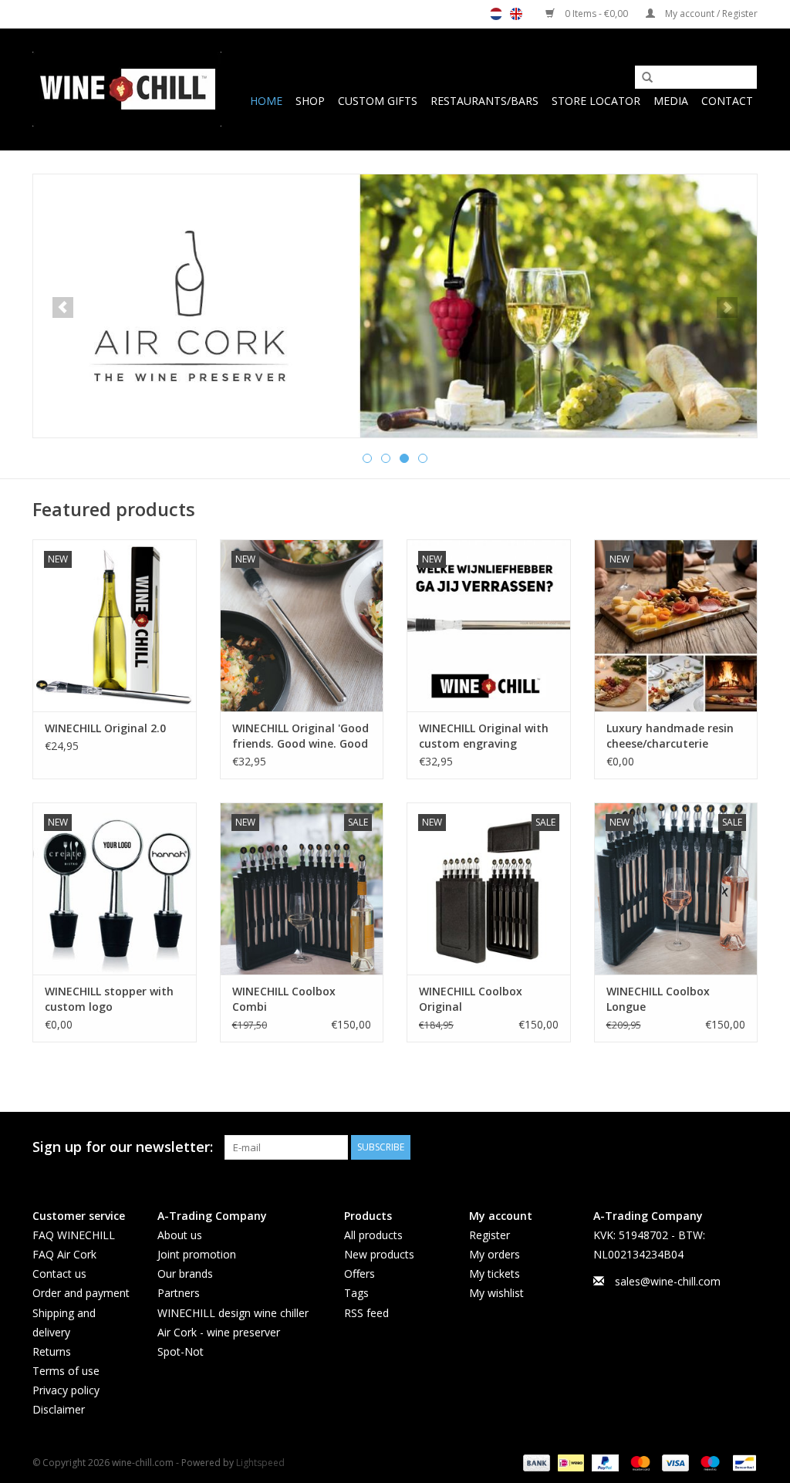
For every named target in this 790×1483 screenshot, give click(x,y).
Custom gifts (377, 100)
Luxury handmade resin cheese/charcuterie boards (670, 736)
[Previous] (62, 307)
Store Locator (596, 100)
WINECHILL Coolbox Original (470, 999)
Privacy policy (66, 1390)
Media (670, 100)
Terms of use (66, 1370)
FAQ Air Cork (64, 1254)
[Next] (727, 307)
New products (379, 1254)
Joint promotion (196, 1254)
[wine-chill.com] (126, 89)
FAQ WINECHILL (73, 1235)
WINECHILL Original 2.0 (105, 728)
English (516, 14)
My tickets (494, 1273)
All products (373, 1235)
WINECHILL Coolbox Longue (658, 999)
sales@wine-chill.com (668, 1281)
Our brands (185, 1273)
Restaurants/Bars (484, 100)
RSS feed (366, 1313)
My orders (494, 1254)
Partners (178, 1292)
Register (489, 1235)
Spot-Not (180, 1351)
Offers (359, 1273)
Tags (356, 1292)
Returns (51, 1351)
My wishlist (496, 1292)
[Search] (642, 78)
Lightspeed (260, 1462)
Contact (727, 100)
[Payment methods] (535, 1461)
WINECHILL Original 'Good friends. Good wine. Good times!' (300, 736)
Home (266, 100)
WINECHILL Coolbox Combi (284, 999)
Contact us (59, 1273)
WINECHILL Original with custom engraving (484, 736)
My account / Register (710, 13)
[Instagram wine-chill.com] (745, 1147)
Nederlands (496, 14)
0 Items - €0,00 (596, 13)
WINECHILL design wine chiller (233, 1313)
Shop (310, 100)
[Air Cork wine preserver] (395, 305)
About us (179, 1235)
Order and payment (81, 1292)
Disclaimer (58, 1409)
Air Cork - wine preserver (218, 1332)
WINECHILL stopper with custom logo (109, 999)
